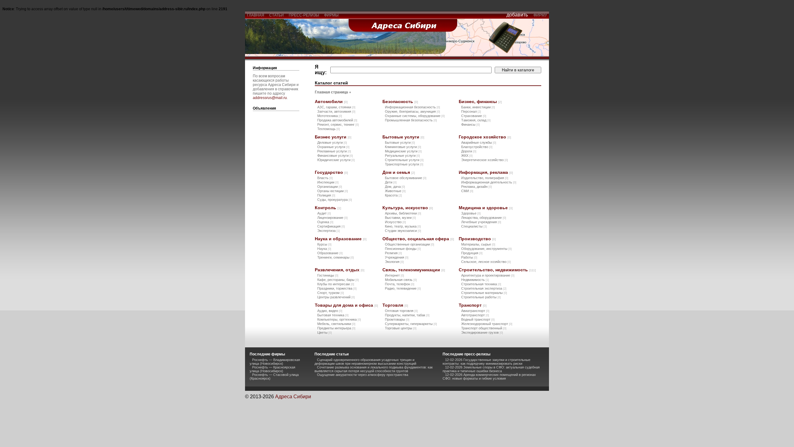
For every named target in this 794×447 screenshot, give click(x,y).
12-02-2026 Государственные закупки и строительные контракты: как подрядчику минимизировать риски (486, 361)
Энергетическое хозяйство (484, 160)
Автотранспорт (475, 315)
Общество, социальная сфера (418, 238)
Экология (394, 262)
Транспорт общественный (483, 328)
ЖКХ (467, 155)
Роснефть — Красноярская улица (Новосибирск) (272, 369)
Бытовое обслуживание (405, 178)
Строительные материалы (484, 293)
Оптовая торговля (401, 311)
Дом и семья (398, 172)
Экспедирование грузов (482, 332)
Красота (393, 195)
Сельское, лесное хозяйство (486, 262)
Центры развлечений (336, 297)
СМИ (467, 191)
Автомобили (331, 101)
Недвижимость (475, 280)
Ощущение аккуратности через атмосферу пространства (362, 375)
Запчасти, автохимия (336, 111)
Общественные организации (409, 244)
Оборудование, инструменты (486, 249)
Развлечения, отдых (339, 269)
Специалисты (474, 226)
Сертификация (331, 226)
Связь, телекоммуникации (413, 269)
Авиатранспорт (475, 311)
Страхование (473, 116)
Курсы (324, 244)
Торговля (395, 305)
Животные (395, 191)
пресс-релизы (304, 15)
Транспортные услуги (404, 164)
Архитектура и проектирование (488, 275)
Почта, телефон (399, 284)
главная (255, 15)
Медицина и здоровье (486, 207)
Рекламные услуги (334, 151)
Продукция (472, 253)
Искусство (395, 222)
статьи (276, 15)
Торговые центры (401, 328)
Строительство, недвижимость (497, 269)
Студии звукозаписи (403, 231)
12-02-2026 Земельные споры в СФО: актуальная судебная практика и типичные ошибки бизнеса (491, 369)
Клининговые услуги (403, 147)
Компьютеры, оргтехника (339, 319)
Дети (391, 182)
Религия (393, 253)
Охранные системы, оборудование (415, 116)
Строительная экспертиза (483, 288)
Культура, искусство (407, 207)
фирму (540, 15)
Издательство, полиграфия (484, 178)
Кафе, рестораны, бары (338, 280)
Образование (330, 253)
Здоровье (471, 213)
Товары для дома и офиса (346, 305)
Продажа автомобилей (337, 120)
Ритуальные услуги (402, 155)
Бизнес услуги (333, 136)
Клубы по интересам (335, 284)
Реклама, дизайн (476, 186)
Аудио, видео (329, 311)
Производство (477, 238)
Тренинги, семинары (335, 257)
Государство (331, 172)
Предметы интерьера (336, 328)
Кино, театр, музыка (403, 226)
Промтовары (397, 319)
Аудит (324, 213)
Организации (329, 186)
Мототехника (329, 116)
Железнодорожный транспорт (486, 324)
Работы (469, 257)
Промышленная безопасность (411, 120)
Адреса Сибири (293, 396)
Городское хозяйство (485, 136)
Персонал (471, 111)
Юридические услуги (336, 160)
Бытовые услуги (403, 136)
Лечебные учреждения (481, 222)
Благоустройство (477, 147)
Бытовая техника (333, 315)
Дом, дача (395, 186)
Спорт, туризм (330, 293)
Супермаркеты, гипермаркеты (411, 324)
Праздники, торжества (337, 288)
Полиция (326, 195)
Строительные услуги (404, 160)
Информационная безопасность (412, 107)
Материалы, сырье (478, 244)
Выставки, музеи (400, 217)
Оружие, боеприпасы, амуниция (412, 111)
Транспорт (473, 305)
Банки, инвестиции (478, 107)
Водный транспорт (478, 319)
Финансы (470, 124)
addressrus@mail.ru (270, 98)
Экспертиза (328, 231)
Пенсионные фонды (403, 249)
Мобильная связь (401, 280)
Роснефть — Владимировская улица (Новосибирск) (275, 361)
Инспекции (328, 182)
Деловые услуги (332, 142)
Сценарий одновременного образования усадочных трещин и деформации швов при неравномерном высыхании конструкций (365, 361)
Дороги (468, 151)
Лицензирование (332, 217)
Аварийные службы (478, 142)
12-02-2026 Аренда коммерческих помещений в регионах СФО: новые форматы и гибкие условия (489, 376)
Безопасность (400, 101)
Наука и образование (341, 238)
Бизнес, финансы (480, 101)
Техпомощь (328, 129)
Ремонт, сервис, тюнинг (338, 124)
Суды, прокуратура (334, 199)
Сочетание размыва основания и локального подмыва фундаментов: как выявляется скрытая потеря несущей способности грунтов (373, 369)
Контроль (328, 207)
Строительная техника (481, 284)
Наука (324, 249)
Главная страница (331, 92)
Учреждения (396, 257)
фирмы (331, 15)
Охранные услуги (333, 147)
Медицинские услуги (403, 151)
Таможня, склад (476, 120)
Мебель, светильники (336, 324)
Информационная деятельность (488, 182)
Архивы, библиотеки (403, 213)
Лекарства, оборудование (483, 217)
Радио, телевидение (403, 288)
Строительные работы (481, 297)
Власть (325, 178)
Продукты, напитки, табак (407, 315)
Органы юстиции (332, 191)
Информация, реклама (486, 172)
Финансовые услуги (335, 155)
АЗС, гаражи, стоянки (336, 107)
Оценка (325, 222)
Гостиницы (327, 275)
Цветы (324, 332)
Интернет (394, 275)
